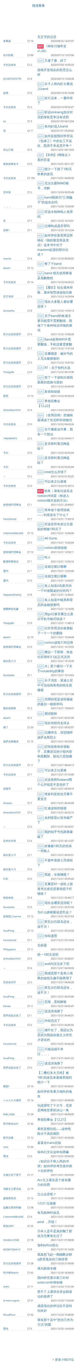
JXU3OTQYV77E (12, 78)
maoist (7, 258)
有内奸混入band (56, 126)
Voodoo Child (11, 1240)
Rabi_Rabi (9, 1114)
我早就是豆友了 (12, 1015)
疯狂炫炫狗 (9, 708)
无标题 (42, 945)
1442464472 (10, 438)
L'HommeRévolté (13, 1216)
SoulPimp (8, 930)
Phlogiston (9, 949)
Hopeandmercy (12, 594)
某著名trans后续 (49, 1143)
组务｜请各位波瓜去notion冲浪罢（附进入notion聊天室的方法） (55, 496)
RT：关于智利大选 (57, 367)
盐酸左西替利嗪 (12, 1207)
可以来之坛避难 (55, 481)
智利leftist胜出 (47, 1245)
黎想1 (6, 1086)
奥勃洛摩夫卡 (11, 164)
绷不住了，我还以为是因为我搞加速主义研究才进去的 (55, 1035)
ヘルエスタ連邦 (12, 1100)
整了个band (53, 263)
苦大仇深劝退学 (12, 334)
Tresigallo (8, 372)
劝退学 (7, 788)
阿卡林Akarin (10, 1123)
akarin (6, 268)
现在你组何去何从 (57, 723)
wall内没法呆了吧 (56, 964)
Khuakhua (9, 1314)
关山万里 (8, 149)
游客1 (6, 230)
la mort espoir (11, 1300)
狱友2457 (8, 1226)
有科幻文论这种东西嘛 (53, 1152)
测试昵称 (50, 713)
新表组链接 (52, 391)
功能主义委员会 (12, 1189)
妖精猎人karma (12, 916)
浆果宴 (7, 41)
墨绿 (5, 1156)
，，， (7, 206)
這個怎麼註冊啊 (55, 566)
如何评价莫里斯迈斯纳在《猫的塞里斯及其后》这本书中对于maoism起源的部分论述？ (55, 245)
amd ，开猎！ (47, 1222)
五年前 (7, 192)
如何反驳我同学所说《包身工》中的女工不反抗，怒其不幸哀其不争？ (55, 141)
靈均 (5, 571)
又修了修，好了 (55, 60)
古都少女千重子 (12, 1175)
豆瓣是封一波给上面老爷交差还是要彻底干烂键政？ (55, 889)
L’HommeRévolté (13, 533)
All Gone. (51, 538)
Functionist (9, 519)
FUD (5, 878)
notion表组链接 (55, 547)
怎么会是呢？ (46, 1194)
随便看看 (38, 5)
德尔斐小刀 (9, 661)
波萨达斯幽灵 (11, 741)
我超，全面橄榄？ (57, 874)
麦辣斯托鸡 (9, 1198)
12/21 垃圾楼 (46, 1203)
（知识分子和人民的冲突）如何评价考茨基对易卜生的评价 (54, 1166)
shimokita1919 (11, 410)
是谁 (5, 93)
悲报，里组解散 (55, 1002)
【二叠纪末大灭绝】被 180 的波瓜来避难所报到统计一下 (54, 1077)
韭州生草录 (9, 841)
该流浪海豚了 (53, 1011)
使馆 (5, 396)
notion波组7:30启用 (58, 642)
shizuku (7, 803)
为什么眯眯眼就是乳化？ (54, 912)
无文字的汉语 (46, 37)
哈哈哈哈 (8, 897)
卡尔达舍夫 (9, 64)
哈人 (47, 557)
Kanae (6, 1006)
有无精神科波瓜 (48, 1212)
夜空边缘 (8, 1137)
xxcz (5, 1147)
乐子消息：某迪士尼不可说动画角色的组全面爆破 (55, 685)
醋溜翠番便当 (11, 561)
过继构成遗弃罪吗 (57, 226)
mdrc (6, 1286)
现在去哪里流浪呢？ (58, 903)
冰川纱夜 (8, 55)
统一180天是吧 (47, 954)
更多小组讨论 (64, 1359)
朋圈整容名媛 (11, 609)
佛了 (5, 727)
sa (4, 121)
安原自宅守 (9, 982)
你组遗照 (50, 936)
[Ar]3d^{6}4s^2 (11, 1249)
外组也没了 (52, 1020)
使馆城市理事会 (12, 504)
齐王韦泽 (8, 296)
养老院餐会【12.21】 (52, 1119)
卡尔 (5, 452)
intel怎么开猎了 (55, 472)
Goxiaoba (8, 310)
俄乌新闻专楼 (46, 1268)
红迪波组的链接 (55, 808)
